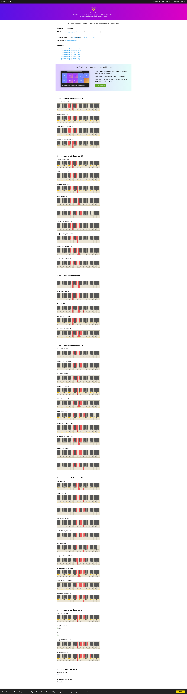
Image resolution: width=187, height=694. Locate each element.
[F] (79, 37)
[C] (68, 37)
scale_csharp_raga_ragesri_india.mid (72, 32)
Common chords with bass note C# (70, 49)
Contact (183, 1)
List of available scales (71, 40)
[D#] (75, 37)
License (168, 1)
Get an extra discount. (101, 16)
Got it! (180, 692)
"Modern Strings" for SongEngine (89, 15)
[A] (89, 37)
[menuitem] (6, 1)
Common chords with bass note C (70, 60)
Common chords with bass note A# (70, 56)
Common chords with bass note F (70, 52)
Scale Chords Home (158, 1)
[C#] (70, 37)
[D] (72, 37)
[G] (84, 37)
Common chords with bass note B (70, 58)
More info (95, 692)
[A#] (92, 37)
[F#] (82, 37)
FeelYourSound (6, 1)
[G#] (87, 37)
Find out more (100, 85)
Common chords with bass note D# (70, 50)
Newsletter (176, 1)
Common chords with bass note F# (70, 54)
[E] (77, 37)
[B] (94, 37)
